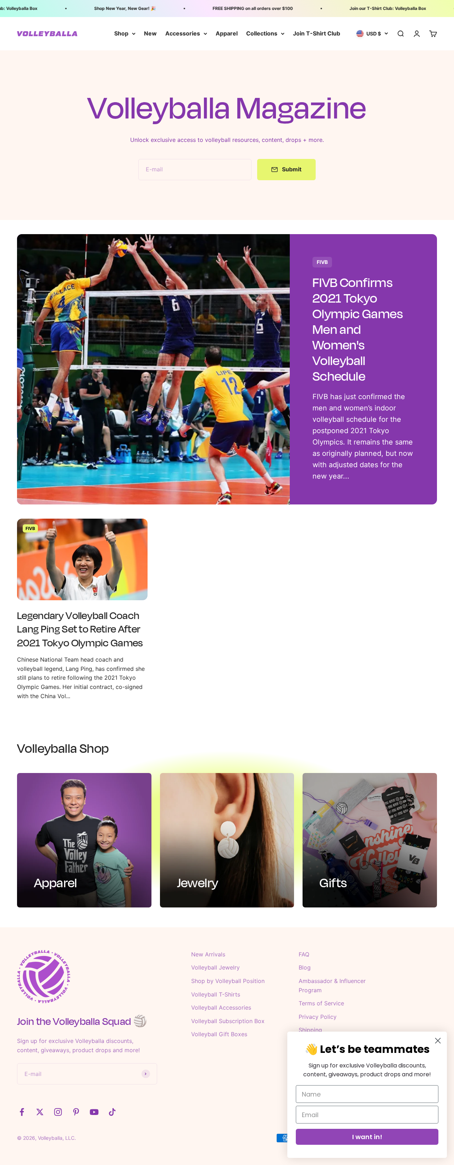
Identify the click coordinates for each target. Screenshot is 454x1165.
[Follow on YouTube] (94, 1112)
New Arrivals (208, 954)
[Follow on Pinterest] (76, 1112)
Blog (305, 967)
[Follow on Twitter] (40, 1112)
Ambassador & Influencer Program (332, 985)
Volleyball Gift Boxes (219, 1034)
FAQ (304, 954)
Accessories (182, 33)
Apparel (227, 33)
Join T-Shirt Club (316, 33)
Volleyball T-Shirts (215, 994)
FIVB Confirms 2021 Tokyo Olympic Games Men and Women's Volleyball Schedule (357, 329)
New (150, 33)
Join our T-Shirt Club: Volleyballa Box (376, 8)
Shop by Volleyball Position (228, 980)
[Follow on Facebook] (22, 1112)
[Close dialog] (438, 1040)
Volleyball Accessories (221, 1007)
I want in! (367, 1136)
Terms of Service (321, 1003)
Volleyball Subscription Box (228, 1021)
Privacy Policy (318, 1016)
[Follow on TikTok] (112, 1112)
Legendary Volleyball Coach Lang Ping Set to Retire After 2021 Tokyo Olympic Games (80, 629)
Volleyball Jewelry (215, 967)
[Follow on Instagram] (58, 1112)
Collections (261, 33)
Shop (121, 33)
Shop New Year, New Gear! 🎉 (114, 8)
